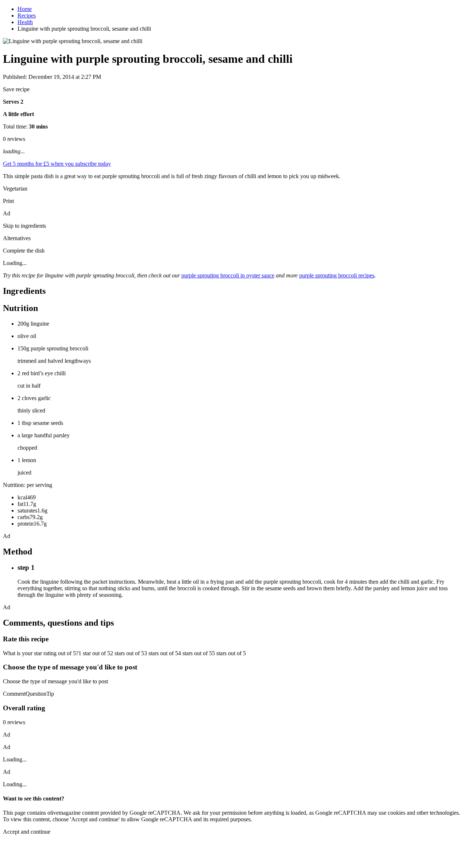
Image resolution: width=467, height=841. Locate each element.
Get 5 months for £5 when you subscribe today (57, 164)
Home (25, 9)
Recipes (27, 15)
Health (25, 22)
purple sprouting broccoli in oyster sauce (227, 275)
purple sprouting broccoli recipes (336, 275)
